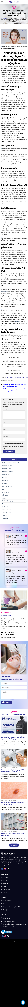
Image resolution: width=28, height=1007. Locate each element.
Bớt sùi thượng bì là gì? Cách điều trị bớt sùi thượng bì (12, 803)
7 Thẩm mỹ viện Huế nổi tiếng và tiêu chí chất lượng (13, 834)
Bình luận (5, 409)
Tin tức (4, 504)
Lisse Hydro (4, 291)
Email (4, 429)
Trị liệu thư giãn (6, 513)
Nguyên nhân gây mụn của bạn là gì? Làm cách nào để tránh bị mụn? (14, 385)
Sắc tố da (5, 495)
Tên (4, 422)
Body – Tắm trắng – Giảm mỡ (10, 463)
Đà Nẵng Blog (6, 474)
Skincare (4, 498)
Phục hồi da (5, 492)
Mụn (3, 489)
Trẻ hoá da (5, 507)
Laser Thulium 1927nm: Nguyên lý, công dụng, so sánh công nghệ (13, 738)
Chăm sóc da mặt (7, 471)
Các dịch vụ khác (7, 466)
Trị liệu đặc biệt (6, 510)
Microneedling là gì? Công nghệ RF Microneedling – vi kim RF (12, 771)
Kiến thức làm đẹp (7, 486)
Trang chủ (4, 18)
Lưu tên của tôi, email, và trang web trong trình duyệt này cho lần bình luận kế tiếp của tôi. (13, 446)
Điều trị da (5, 480)
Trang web (5, 436)
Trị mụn (4, 516)
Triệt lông (5, 519)
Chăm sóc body (6, 469)
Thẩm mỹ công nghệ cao (9, 501)
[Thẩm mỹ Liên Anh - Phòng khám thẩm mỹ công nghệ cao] (14, 2)
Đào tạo (4, 477)
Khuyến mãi (5, 483)
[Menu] (2, 2)
